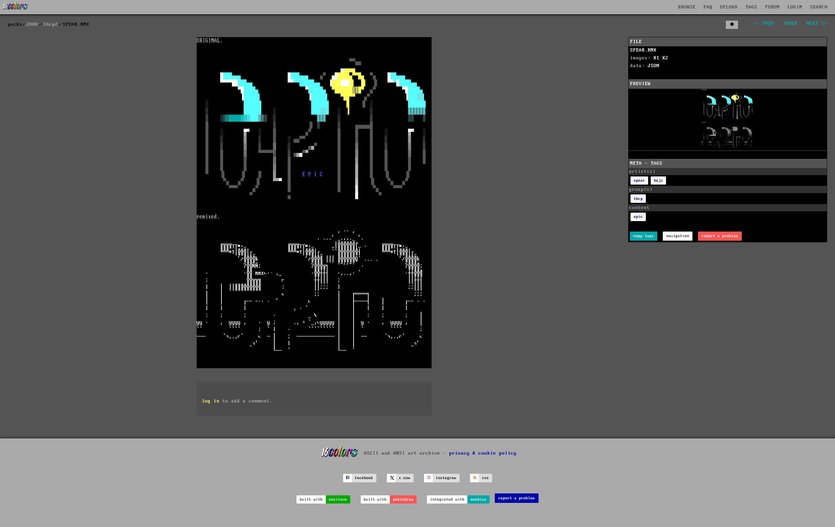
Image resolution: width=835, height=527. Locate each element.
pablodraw (403, 499)
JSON (654, 65)
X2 (665, 58)
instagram (446, 478)
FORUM (772, 7)
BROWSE (687, 7)
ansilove (338, 499)
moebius (479, 499)
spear (639, 180)
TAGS (751, 7)
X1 (657, 58)
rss (485, 478)
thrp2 (50, 24)
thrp (638, 199)
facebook (364, 478)
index (790, 23)
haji (658, 180)
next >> (817, 23)
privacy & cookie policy (483, 453)
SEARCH (819, 7)
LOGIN (795, 7)
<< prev (764, 23)
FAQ (708, 7)
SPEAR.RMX (643, 50)
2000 (32, 24)
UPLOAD (729, 7)
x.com (404, 478)
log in (211, 401)
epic (638, 217)
